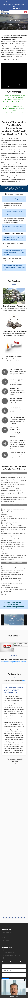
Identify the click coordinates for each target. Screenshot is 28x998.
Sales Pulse (4, 943)
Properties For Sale (6, 932)
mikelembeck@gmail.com (11, 957)
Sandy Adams (15, 761)
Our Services (5, 935)
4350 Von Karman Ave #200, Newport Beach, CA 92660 (14, 5)
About (11, 24)
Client (15, 763)
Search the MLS (5, 940)
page (23, 680)
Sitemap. (16, 996)
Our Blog (4, 937)
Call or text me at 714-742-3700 (12, 955)
